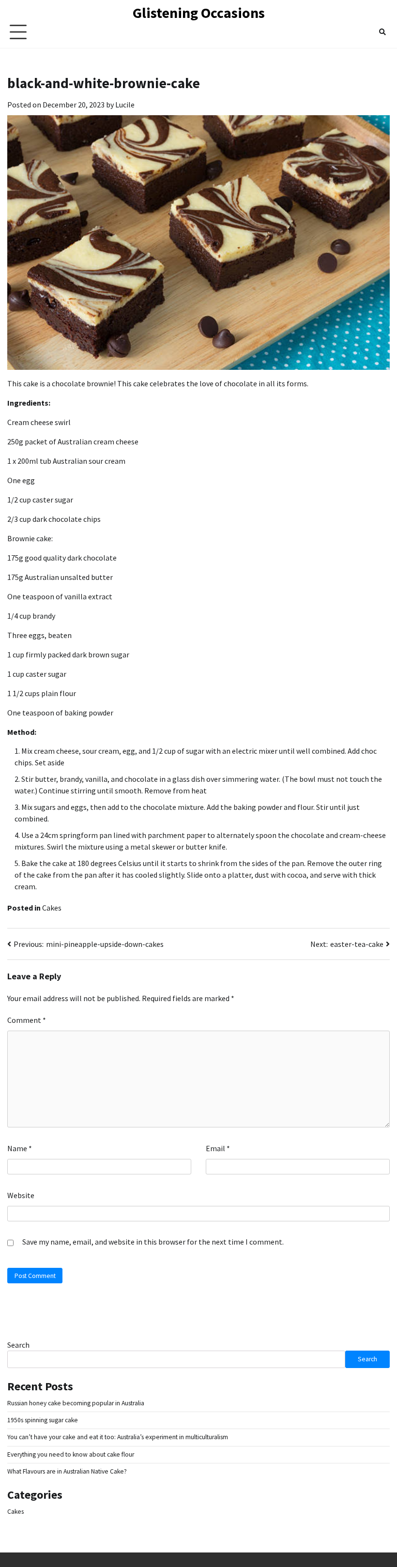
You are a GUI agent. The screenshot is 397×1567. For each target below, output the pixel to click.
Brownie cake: (30, 538)
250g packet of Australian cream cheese (72, 441)
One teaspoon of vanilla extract (59, 596)
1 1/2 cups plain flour (41, 693)
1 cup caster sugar (36, 674)
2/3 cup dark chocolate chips (54, 519)
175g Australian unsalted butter (60, 577)
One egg (21, 480)
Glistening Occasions (199, 12)
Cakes (51, 908)
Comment (26, 1020)
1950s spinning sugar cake (42, 1420)
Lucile (125, 104)
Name (19, 1148)
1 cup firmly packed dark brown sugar (68, 654)
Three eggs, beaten (39, 635)
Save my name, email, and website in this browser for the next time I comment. (153, 1242)
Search (18, 1345)
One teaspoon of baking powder (60, 712)
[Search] (382, 32)
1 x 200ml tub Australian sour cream (66, 461)
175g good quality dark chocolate (62, 558)
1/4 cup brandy (31, 616)
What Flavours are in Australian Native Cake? (67, 1471)
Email (218, 1148)
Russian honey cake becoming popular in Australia (75, 1403)
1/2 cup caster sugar (40, 499)
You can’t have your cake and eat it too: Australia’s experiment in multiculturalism (117, 1437)
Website (20, 1195)
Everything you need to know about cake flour (70, 1454)
